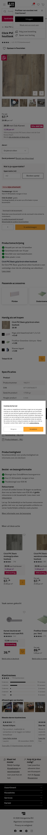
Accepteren (33, 429)
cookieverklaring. (34, 423)
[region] (23, 417)
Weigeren (14, 429)
